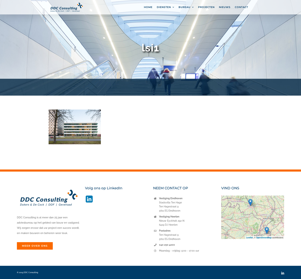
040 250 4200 (167, 244)
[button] (250, 202)
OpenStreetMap (264, 237)
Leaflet (249, 237)
